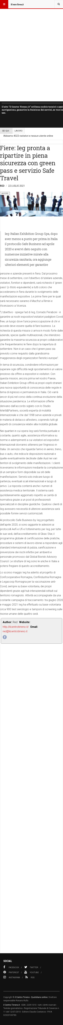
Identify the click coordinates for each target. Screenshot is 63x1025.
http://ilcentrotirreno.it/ (16, 626)
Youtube (34, 972)
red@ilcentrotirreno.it (15, 631)
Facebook (14, 967)
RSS (32, 977)
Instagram (14, 977)
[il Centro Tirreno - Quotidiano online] (17, 4)
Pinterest (14, 972)
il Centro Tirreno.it (11, 1005)
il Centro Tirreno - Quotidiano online (31, 997)
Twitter (34, 967)
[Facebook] (5, 637)
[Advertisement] (31, 806)
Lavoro (19, 131)
